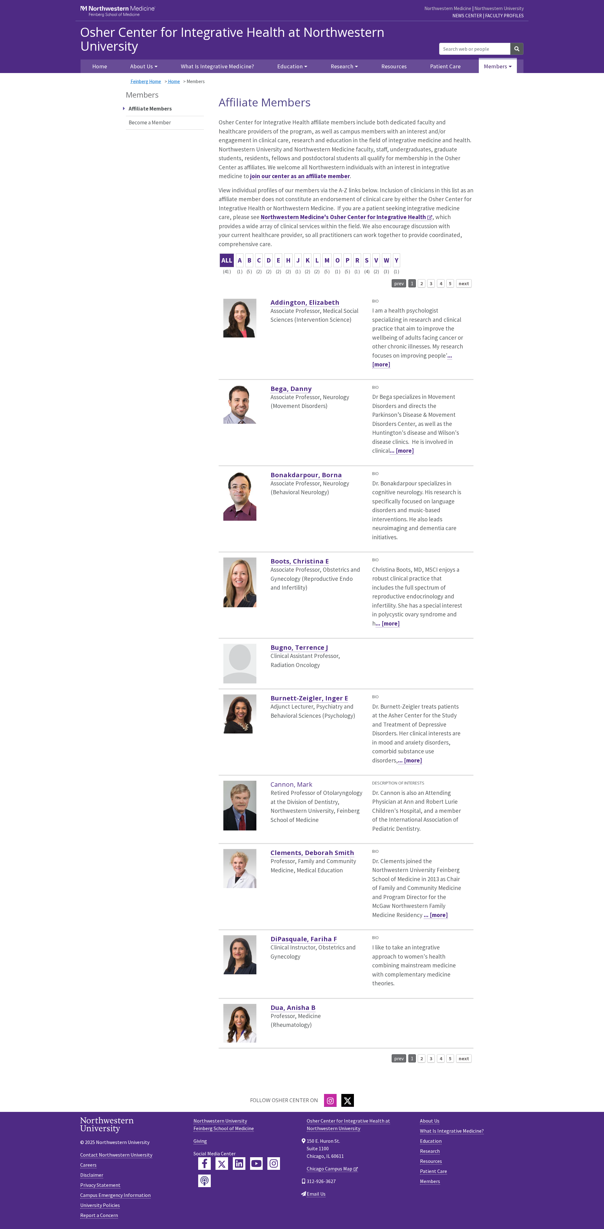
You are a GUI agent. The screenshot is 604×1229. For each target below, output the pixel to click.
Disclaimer (91, 1175)
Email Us (316, 1194)
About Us (429, 1121)
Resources (394, 66)
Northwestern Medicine (447, 8)
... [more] (402, 450)
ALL (226, 260)
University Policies (100, 1205)
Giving (200, 1141)
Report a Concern (99, 1215)
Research (430, 1151)
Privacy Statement (100, 1185)
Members (430, 1181)
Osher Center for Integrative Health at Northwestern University (232, 39)
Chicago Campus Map (329, 1168)
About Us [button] (141, 66)
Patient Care (445, 66)
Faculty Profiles (504, 16)
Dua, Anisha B (293, 1007)
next (464, 283)
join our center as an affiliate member (300, 176)
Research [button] (342, 66)
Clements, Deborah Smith (312, 852)
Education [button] (290, 66)
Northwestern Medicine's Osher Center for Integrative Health (343, 217)
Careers (88, 1165)
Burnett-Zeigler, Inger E (309, 698)
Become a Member (150, 122)
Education (431, 1141)
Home (174, 81)
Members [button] (495, 66)
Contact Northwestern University (116, 1155)
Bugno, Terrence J (299, 647)
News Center (467, 16)
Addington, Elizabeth (305, 302)
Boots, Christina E (300, 561)
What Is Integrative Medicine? (217, 66)
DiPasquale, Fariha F (304, 939)
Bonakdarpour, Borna (306, 475)
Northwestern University (499, 8)
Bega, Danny (291, 388)
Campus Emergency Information (115, 1195)
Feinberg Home (146, 81)
